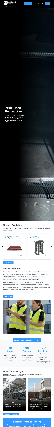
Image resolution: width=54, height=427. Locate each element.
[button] (47, 3)
